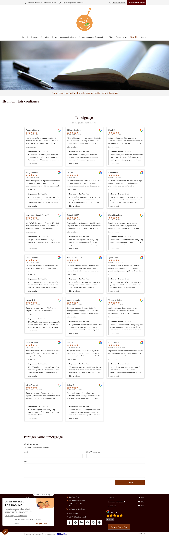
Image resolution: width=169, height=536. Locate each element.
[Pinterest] (99, 522)
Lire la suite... (31, 147)
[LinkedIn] (81, 522)
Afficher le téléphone (119, 3)
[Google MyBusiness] (75, 522)
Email (26, 452)
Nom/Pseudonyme (93, 452)
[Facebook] (69, 522)
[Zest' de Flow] (84, 30)
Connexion (141, 533)
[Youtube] (87, 522)
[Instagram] (93, 522)
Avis (25, 461)
